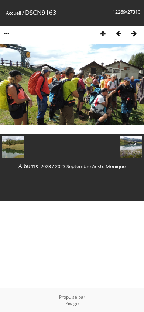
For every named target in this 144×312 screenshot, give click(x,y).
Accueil (13, 13)
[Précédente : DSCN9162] (118, 33)
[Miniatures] (103, 33)
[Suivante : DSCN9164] (134, 33)
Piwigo (72, 303)
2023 (46, 166)
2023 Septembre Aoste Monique (90, 166)
